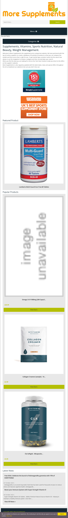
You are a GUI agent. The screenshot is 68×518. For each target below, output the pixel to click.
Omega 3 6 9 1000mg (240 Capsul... (34, 300)
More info (9, 516)
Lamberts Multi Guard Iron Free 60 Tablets (34, 187)
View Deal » (34, 310)
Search (58, 22)
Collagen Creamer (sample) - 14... (34, 377)
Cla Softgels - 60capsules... (34, 454)
